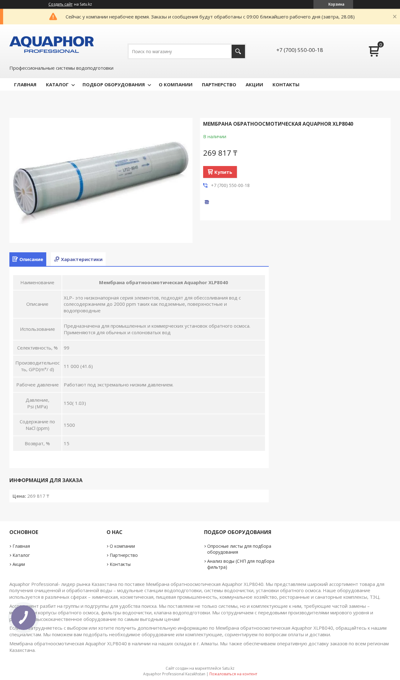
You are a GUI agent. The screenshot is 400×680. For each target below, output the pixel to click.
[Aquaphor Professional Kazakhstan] (51, 44)
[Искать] (238, 51)
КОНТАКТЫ (285, 84)
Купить (223, 172)
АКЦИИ (254, 84)
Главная (21, 546)
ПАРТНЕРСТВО (219, 84)
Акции (18, 564)
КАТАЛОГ (57, 84)
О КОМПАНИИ (175, 84)
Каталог (21, 555)
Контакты (120, 564)
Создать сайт (60, 4)
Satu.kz (228, 668)
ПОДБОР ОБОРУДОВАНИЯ (113, 84)
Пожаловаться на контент (233, 674)
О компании (122, 546)
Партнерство (124, 555)
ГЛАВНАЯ (25, 84)
